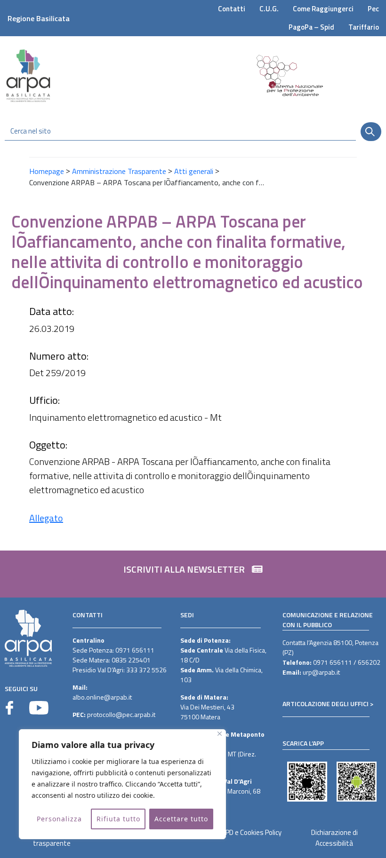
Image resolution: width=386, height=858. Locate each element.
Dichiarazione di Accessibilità (334, 838)
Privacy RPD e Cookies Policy (240, 832)
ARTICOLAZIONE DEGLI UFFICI (325, 703)
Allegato (46, 518)
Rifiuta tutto (118, 818)
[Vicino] (219, 734)
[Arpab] (28, 75)
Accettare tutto (181, 818)
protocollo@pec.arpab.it (121, 714)
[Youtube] (38, 708)
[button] (193, 574)
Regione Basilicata (39, 18)
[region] (122, 784)
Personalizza (59, 818)
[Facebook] (9, 708)
